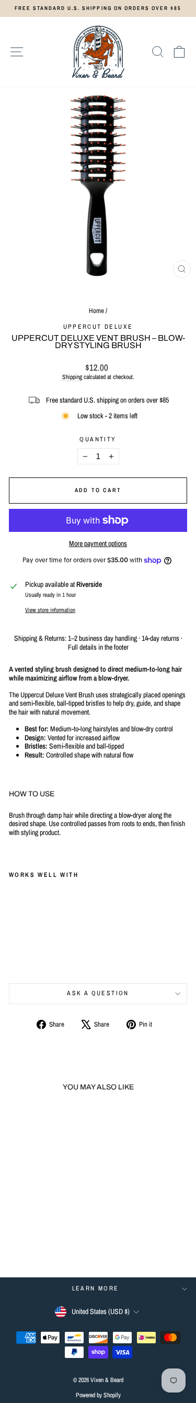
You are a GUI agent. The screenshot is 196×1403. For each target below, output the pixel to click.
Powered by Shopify (98, 1395)
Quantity (97, 439)
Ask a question (98, 993)
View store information (50, 609)
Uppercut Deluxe (98, 326)
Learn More (95, 1288)
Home (96, 310)
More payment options (98, 543)
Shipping (72, 377)
